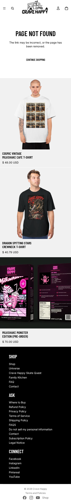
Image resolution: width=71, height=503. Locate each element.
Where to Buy (17, 402)
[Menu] (4, 8)
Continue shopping (35, 59)
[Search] (12, 8)
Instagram (15, 463)
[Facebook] (24, 497)
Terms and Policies (35, 493)
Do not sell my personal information (30, 429)
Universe (14, 368)
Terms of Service (19, 415)
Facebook (15, 458)
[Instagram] (31, 497)
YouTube (14, 476)
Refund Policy (17, 407)
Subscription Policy (21, 438)
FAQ (11, 382)
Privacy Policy (17, 411)
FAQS (12, 425)
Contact (14, 386)
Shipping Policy (18, 420)
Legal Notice (17, 442)
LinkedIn (14, 467)
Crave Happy (40, 488)
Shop (12, 364)
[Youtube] (38, 497)
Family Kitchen (18, 377)
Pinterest (14, 472)
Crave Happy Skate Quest (25, 372)
